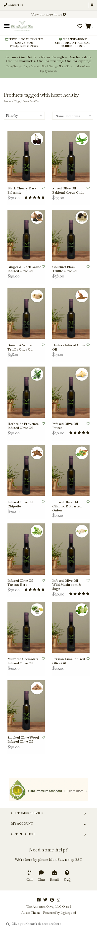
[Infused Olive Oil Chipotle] (26, 470)
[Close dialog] (92, 4)
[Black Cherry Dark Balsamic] (26, 157)
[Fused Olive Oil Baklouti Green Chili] (71, 157)
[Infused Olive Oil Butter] (71, 392)
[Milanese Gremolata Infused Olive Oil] (26, 627)
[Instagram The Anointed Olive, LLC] (58, 900)
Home (7, 101)
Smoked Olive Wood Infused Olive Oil (23, 740)
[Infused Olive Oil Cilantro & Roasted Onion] (71, 470)
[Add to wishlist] (43, 188)
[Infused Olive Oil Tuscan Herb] (26, 549)
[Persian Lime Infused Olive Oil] (71, 627)
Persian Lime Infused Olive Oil (68, 661)
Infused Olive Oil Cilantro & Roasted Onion (67, 506)
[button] (20, 28)
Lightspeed (68, 913)
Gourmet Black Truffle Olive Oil (64, 269)
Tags (17, 101)
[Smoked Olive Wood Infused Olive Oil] (26, 706)
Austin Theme (31, 913)
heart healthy (31, 101)
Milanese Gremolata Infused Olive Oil (23, 661)
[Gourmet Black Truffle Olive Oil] (71, 235)
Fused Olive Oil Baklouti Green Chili (68, 190)
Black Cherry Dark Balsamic (21, 190)
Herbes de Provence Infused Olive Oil (23, 426)
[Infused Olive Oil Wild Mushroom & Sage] (71, 549)
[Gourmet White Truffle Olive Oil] (26, 313)
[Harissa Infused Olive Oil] (71, 313)
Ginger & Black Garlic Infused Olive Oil (24, 269)
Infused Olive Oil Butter (65, 426)
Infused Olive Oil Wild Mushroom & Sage (66, 585)
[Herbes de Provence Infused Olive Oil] (26, 392)
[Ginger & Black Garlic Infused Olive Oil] (26, 235)
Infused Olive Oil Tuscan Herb (20, 583)
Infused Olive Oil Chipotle (20, 504)
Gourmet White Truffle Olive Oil (20, 347)
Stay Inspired (48, 71)
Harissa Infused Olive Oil (68, 347)
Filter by (12, 115)
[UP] (48, 789)
